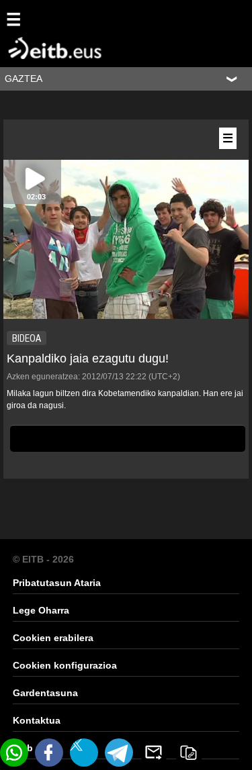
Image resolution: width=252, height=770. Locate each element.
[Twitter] (84, 752)
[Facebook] (49, 752)
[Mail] (154, 752)
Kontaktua (36, 720)
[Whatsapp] (14, 752)
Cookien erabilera (53, 637)
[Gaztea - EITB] (33, 33)
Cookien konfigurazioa (65, 665)
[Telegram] (119, 752)
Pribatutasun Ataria (57, 582)
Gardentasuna (45, 692)
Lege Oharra (41, 610)
